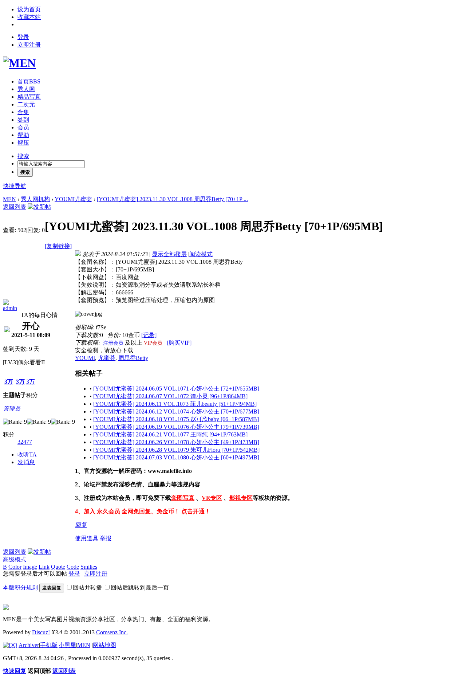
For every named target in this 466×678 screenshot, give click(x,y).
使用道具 (86, 538)
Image (30, 567)
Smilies (88, 567)
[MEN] (19, 63)
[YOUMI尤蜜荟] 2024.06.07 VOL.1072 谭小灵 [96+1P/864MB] (170, 396)
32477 (24, 442)
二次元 (26, 104)
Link (44, 567)
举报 (105, 538)
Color (14, 567)
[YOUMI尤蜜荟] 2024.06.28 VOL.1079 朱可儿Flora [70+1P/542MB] (176, 450)
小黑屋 (67, 645)
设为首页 (29, 9)
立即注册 (29, 45)
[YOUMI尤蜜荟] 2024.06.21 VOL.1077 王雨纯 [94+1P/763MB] (170, 434)
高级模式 (14, 559)
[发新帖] (39, 207)
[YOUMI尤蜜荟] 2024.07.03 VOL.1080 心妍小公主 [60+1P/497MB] (176, 457)
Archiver (29, 645)
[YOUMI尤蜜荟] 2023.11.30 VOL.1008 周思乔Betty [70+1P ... (172, 199)
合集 (23, 112)
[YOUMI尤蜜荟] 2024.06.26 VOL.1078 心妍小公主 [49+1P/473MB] (176, 442)
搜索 (23, 156)
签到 (23, 120)
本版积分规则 (20, 587)
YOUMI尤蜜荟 (73, 199)
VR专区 (212, 498)
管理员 (11, 408)
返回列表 (14, 207)
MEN (9, 199)
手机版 (49, 645)
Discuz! (41, 632)
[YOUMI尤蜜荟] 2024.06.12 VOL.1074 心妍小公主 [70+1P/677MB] (176, 411)
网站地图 (104, 645)
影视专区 (241, 498)
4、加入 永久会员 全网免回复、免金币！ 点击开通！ (142, 511)
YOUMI (85, 358)
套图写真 (182, 498)
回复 (81, 525)
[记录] (149, 335)
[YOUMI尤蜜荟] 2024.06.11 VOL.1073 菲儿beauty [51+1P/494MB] (175, 404)
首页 (28, 81)
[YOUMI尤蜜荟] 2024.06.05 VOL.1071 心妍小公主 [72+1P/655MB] (176, 388)
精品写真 (29, 97)
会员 (23, 127)
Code (73, 567)
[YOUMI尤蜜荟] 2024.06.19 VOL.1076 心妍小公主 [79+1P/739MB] (176, 427)
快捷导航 (14, 186)
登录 (23, 37)
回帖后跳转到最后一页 (140, 587)
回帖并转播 (87, 587)
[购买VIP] (179, 343)
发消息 (26, 462)
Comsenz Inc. (112, 632)
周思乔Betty (133, 358)
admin (10, 308)
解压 (23, 143)
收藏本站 (29, 17)
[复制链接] (58, 246)
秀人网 (26, 89)
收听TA (27, 454)
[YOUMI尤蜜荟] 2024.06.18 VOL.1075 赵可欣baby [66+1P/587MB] (176, 419)
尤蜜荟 (106, 358)
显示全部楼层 (169, 254)
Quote (58, 567)
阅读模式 (201, 254)
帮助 (23, 135)
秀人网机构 (35, 199)
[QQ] (10, 645)
